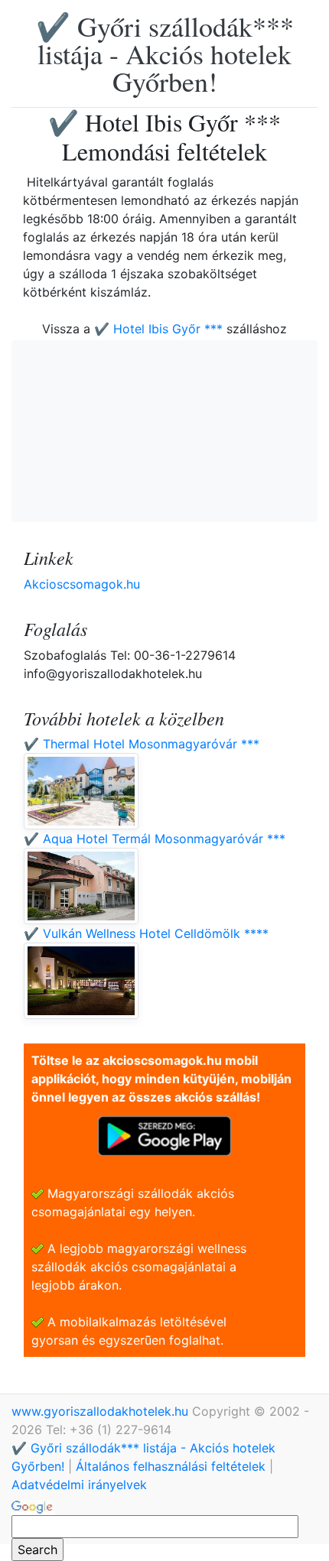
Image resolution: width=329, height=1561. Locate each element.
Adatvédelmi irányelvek (79, 1484)
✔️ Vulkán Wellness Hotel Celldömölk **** (146, 933)
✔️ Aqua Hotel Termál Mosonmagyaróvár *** (154, 838)
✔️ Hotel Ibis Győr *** (158, 328)
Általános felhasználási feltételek (170, 1466)
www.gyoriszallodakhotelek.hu (101, 1411)
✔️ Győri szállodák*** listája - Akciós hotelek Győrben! (165, 53)
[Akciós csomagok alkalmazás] (164, 1134)
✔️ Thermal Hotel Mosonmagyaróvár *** (141, 743)
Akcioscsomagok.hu (82, 584)
